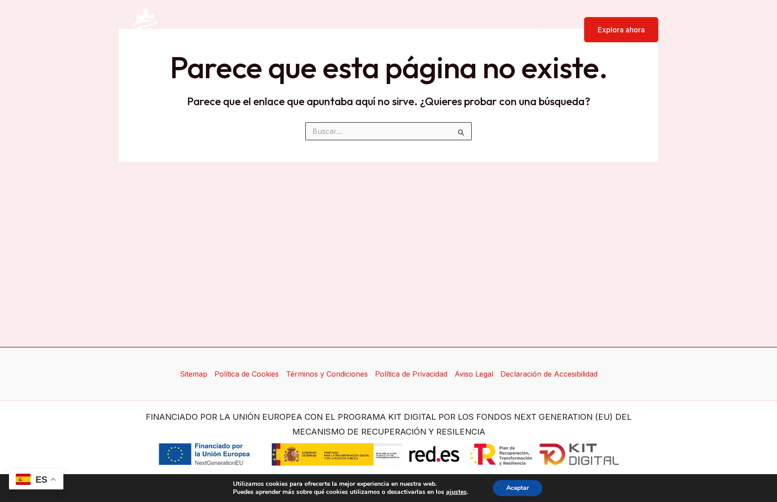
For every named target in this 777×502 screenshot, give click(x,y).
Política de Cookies (246, 373)
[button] (615, 29)
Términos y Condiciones (327, 373)
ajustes (456, 492)
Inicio (502, 29)
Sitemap (193, 373)
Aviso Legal (474, 373)
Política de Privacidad (411, 373)
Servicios (541, 29)
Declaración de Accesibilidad (549, 373)
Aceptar (517, 488)
